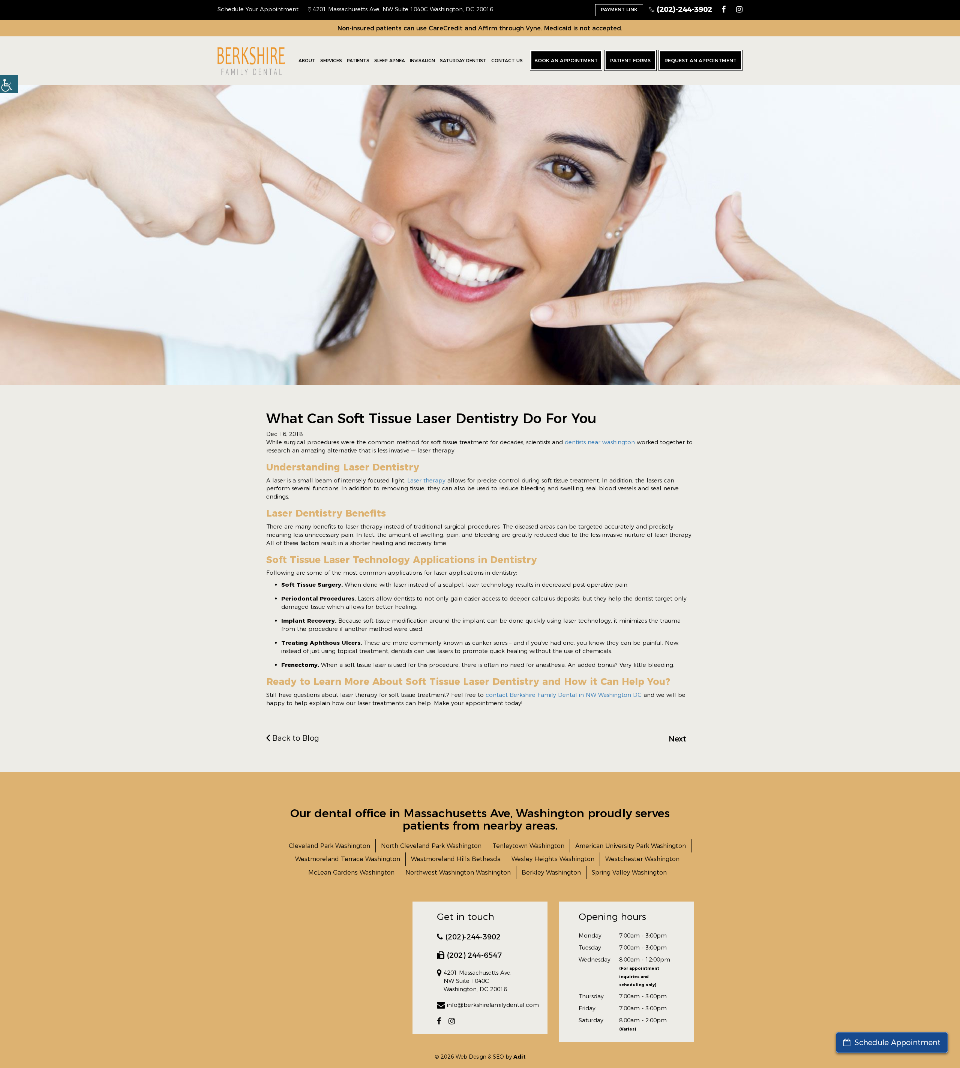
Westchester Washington (642, 859)
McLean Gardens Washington (351, 872)
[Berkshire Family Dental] (251, 61)
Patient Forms (630, 60)
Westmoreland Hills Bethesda (456, 859)
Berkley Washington (551, 872)
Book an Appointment (566, 60)
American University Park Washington (630, 845)
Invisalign (422, 60)
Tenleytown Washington (528, 845)
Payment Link (619, 9)
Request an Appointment (700, 60)
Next (677, 738)
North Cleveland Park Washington (431, 845)
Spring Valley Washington (629, 872)
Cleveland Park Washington (329, 845)
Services (331, 60)
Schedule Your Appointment (258, 9)
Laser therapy (426, 480)
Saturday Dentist (463, 60)
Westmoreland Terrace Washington (347, 859)
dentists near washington (600, 442)
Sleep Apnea (389, 60)
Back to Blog (294, 738)
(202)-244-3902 (683, 9)
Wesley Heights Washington (553, 859)
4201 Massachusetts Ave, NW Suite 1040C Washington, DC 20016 (402, 9)
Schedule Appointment (896, 1042)
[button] (9, 84)
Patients (358, 60)
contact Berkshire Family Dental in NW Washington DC (563, 694)
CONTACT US (507, 60)
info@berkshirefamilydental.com (485, 1004)
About (306, 60)
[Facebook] (724, 9)
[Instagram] (739, 9)
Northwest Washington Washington (458, 872)
